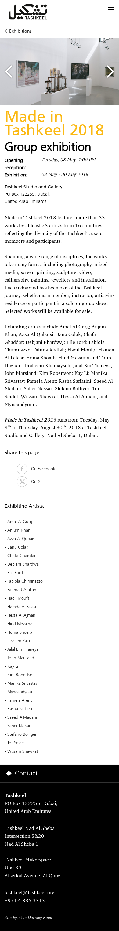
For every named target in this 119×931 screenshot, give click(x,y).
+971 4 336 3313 (25, 900)
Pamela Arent (19, 700)
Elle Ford (15, 572)
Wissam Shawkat (22, 751)
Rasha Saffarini (20, 708)
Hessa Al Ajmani (21, 615)
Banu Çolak (17, 547)
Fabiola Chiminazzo (25, 581)
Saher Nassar (19, 725)
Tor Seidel (16, 742)
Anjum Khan (19, 530)
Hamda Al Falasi (21, 606)
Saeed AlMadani (22, 717)
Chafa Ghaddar (21, 555)
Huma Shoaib (19, 632)
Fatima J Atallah (21, 589)
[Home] (35, 12)
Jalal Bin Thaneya (22, 649)
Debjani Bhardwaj (23, 564)
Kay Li (12, 666)
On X (34, 481)
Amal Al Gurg (19, 521)
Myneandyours (20, 691)
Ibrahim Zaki (18, 640)
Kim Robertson (21, 674)
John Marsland (20, 657)
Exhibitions (20, 31)
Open (111, 7)
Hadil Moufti (18, 598)
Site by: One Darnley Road (28, 918)
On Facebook (41, 468)
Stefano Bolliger (22, 734)
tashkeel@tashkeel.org (29, 893)
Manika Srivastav (22, 683)
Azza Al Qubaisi (21, 538)
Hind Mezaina (19, 623)
